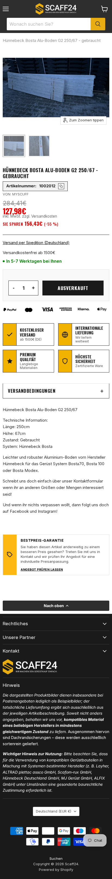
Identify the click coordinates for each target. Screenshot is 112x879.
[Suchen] (98, 24)
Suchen (56, 858)
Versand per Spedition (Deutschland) (36, 242)
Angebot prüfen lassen (42, 569)
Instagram (47, 511)
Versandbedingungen (31, 390)
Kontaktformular (88, 481)
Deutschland (53, 811)
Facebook (19, 511)
